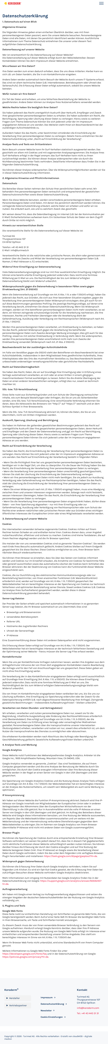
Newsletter (46, 1010)
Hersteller (14, 998)
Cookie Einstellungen (52, 1017)
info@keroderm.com (88, 1008)
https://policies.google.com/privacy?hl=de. (25, 956)
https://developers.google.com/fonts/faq (24, 953)
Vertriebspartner (18, 1005)
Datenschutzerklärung (52, 1004)
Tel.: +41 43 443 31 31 (88, 1013)
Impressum (47, 997)
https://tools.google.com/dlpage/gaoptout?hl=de (70, 856)
